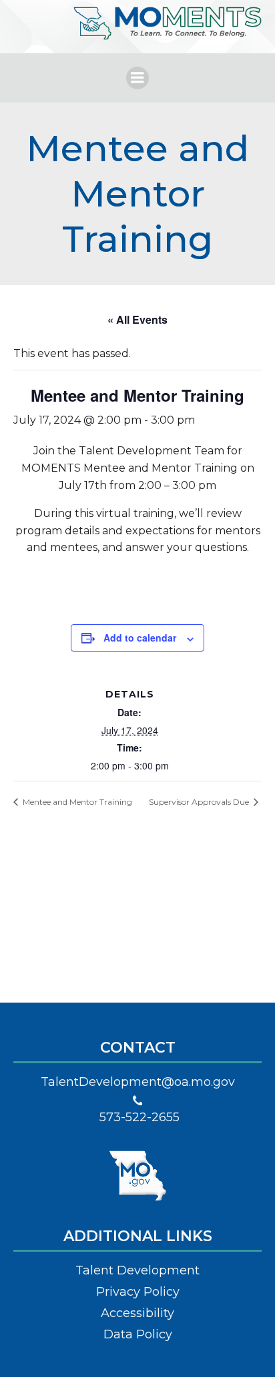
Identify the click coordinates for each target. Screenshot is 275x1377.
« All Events (137, 319)
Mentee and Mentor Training (76, 802)
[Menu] (137, 78)
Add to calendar (139, 637)
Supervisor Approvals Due (200, 802)
